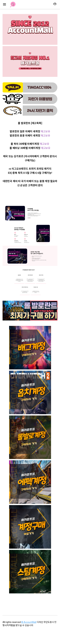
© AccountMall (28, 622)
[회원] (56, 4)
